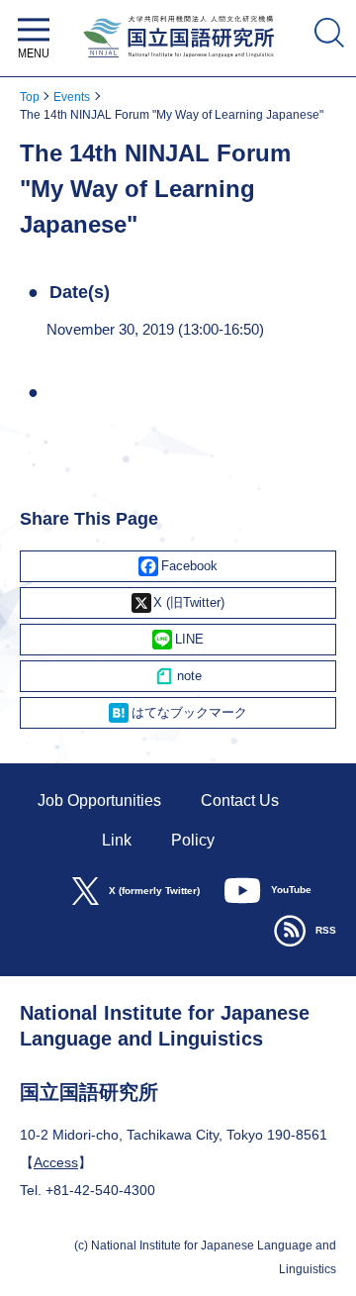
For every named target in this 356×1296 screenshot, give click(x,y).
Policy (193, 840)
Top (30, 97)
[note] (178, 676)
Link (117, 840)
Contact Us (240, 800)
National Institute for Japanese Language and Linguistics (178, 61)
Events (71, 97)
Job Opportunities (99, 800)
